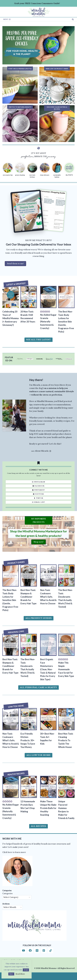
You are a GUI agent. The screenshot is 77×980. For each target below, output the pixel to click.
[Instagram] (37, 950)
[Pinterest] (44, 950)
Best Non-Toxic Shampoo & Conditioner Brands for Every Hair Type (28, 597)
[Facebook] (30, 950)
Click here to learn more (14, 852)
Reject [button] (11, 974)
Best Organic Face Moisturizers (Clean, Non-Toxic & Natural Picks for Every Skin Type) (48, 669)
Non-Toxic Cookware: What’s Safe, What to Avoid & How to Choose (48, 597)
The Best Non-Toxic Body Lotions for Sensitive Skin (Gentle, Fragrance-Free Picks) (66, 321)
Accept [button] (26, 970)
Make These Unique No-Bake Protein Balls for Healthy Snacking (48, 808)
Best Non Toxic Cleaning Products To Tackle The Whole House (65, 740)
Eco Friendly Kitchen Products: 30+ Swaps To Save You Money (27, 740)
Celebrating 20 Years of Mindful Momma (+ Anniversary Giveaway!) (10, 318)
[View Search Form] (73, 19)
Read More (20, 974)
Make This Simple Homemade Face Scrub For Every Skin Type (66, 669)
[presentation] (10, 297)
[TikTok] (50, 950)
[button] (41, 311)
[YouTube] (23, 950)
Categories (7, 893)
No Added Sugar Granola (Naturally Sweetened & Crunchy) (48, 321)
